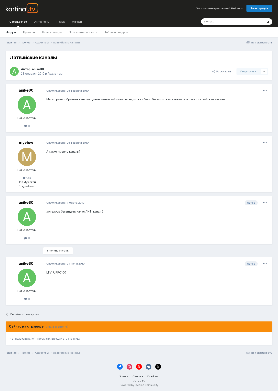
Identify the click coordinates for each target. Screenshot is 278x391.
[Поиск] (267, 21)
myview (26, 142)
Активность (41, 21)
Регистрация (259, 8)
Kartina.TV (139, 381)
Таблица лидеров (116, 32)
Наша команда (52, 32)
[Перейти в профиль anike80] (14, 71)
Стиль (137, 376)
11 (28, 125)
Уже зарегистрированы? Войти (218, 8)
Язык (123, 376)
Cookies (153, 376)
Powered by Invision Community (139, 385)
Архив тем (55, 73)
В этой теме (250, 21)
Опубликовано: (67, 90)
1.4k (28, 177)
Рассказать (223, 71)
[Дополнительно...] (265, 90)
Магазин (77, 21)
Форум (11, 32)
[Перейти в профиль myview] (27, 157)
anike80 (38, 69)
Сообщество (18, 21)
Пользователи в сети (83, 32)
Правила (29, 32)
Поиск (61, 21)
